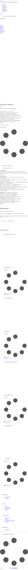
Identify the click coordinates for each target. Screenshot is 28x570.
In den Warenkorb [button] (14, 568)
